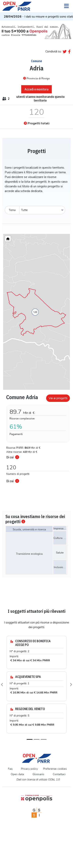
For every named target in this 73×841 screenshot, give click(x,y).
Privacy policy (29, 769)
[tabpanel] (36, 437)
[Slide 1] (30, 739)
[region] (36, 312)
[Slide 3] (44, 739)
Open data (17, 774)
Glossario (38, 774)
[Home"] (8, 238)
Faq (10, 769)
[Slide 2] (37, 739)
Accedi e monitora (36, 89)
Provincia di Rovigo (38, 78)
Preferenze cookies (55, 769)
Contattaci (59, 774)
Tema (12, 210)
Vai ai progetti (58, 398)
